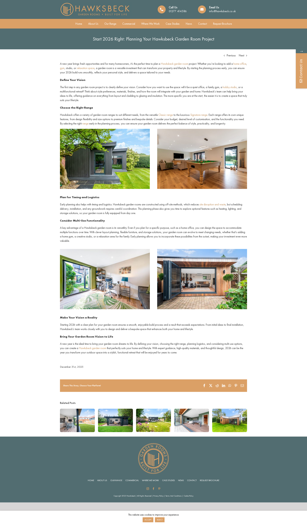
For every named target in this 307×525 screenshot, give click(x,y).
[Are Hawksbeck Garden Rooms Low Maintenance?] (115, 410)
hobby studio (230, 87)
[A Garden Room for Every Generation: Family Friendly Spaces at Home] (191, 410)
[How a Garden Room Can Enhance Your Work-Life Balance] (77, 410)
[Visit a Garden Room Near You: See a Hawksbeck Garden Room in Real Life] (153, 410)
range (85, 123)
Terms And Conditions (173, 496)
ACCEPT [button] (148, 519)
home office (239, 64)
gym (62, 68)
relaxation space (85, 68)
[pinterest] (159, 488)
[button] (62, 420)
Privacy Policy (158, 496)
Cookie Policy (188, 496)
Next (241, 55)
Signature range (198, 115)
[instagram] (147, 488)
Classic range (165, 115)
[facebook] (153, 488)
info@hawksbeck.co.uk (222, 11)
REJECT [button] (160, 519)
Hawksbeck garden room (174, 64)
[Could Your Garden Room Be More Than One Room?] (229, 410)
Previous (231, 55)
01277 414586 (178, 11)
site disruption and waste (213, 204)
